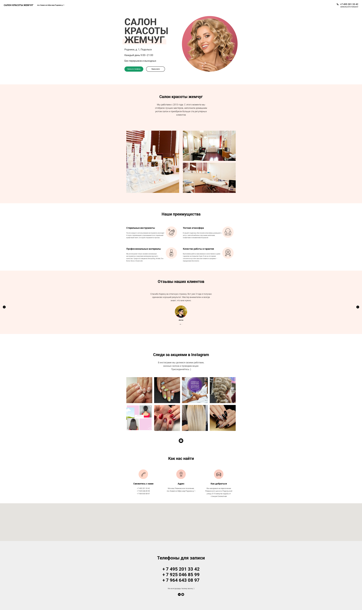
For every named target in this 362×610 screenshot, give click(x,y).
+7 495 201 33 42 (349, 4)
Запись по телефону (133, 69)
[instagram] (181, 440)
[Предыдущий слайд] (4, 307)
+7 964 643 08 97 (143, 494)
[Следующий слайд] (357, 307)
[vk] (179, 594)
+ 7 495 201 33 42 (181, 569)
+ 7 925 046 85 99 (181, 574)
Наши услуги (155, 69)
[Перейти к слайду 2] (181, 324)
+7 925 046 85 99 (143, 491)
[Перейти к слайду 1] (180, 324)
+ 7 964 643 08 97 (181, 580)
